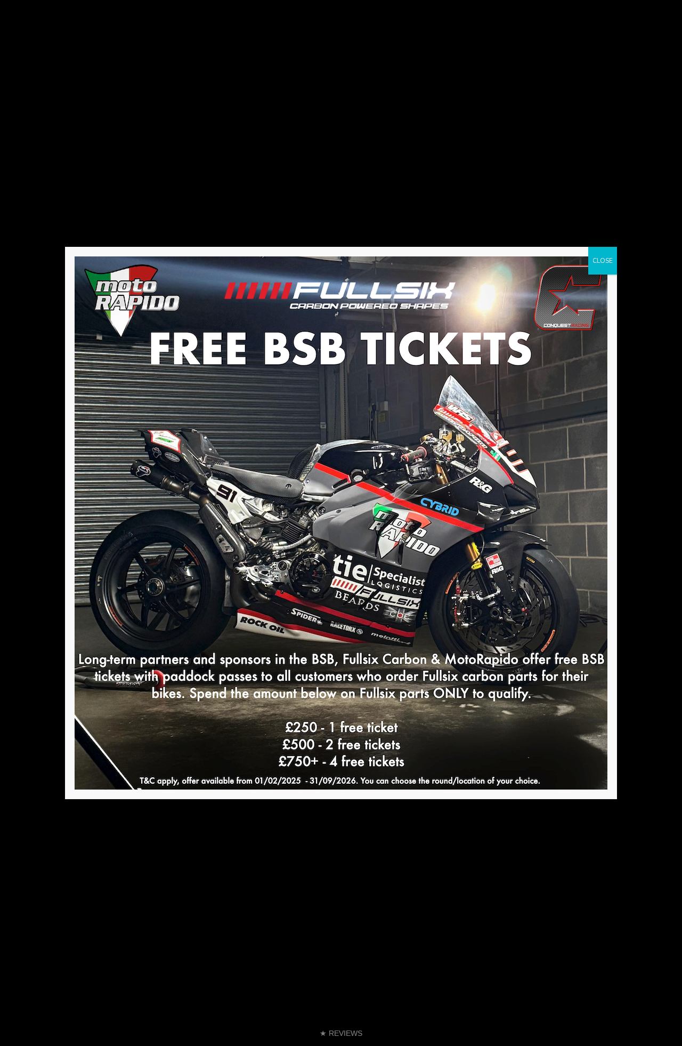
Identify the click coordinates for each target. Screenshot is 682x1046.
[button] (341, 1033)
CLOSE (602, 260)
